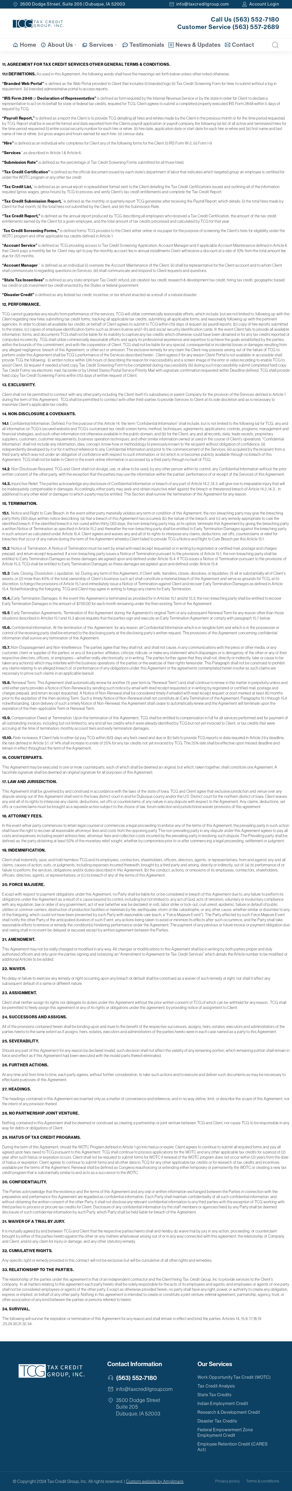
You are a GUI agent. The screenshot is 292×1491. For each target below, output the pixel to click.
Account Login (264, 4)
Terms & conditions (262, 1481)
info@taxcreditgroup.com (202, 4)
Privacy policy (227, 1481)
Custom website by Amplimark (155, 1481)
